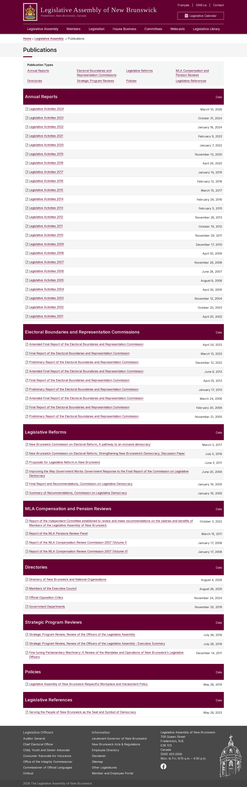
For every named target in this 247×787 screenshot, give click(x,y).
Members (73, 29)
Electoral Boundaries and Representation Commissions (96, 73)
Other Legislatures (104, 767)
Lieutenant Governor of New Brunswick (119, 738)
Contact (218, 5)
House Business (124, 29)
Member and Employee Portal (112, 773)
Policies (131, 81)
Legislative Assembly (42, 29)
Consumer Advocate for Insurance (47, 756)
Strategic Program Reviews (95, 81)
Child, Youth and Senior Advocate (46, 750)
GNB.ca (201, 5)
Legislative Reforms (139, 70)
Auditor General (34, 738)
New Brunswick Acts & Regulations (116, 744)
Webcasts (177, 29)
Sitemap (97, 761)
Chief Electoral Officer (38, 744)
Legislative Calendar (203, 16)
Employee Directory (105, 750)
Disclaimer (99, 756)
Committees (153, 29)
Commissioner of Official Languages (47, 767)
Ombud (28, 773)
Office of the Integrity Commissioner (48, 761)
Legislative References (191, 81)
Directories (34, 81)
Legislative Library (206, 29)
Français (183, 5)
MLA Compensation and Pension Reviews (192, 73)
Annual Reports (38, 70)
